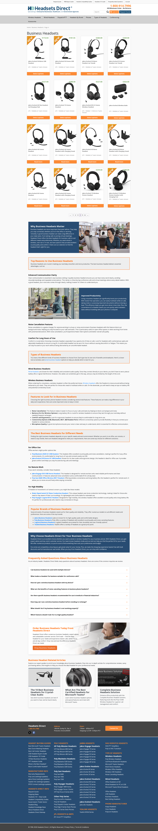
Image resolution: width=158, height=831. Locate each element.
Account (128, 1)
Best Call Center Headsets (37, 751)
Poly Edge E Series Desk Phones (65, 807)
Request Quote (57, 1)
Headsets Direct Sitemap (36, 812)
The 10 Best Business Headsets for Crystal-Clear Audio (42, 692)
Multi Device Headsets (113, 767)
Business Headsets (37, 27)
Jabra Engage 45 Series (88, 759)
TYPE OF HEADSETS (113, 753)
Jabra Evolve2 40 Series (88, 795)
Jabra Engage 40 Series (88, 762)
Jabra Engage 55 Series (88, 754)
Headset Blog (33, 805)
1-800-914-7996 (120, 6)
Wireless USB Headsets (113, 772)
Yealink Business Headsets (44, 525)
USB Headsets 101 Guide (36, 756)
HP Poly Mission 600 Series (63, 752)
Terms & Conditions (82, 827)
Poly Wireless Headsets (113, 759)
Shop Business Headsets (45, 648)
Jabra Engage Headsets (90, 746)
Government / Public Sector (37, 802)
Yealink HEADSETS (88, 809)
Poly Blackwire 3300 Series (63, 764)
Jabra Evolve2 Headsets (90, 779)
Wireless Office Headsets (113, 769)
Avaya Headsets (110, 807)
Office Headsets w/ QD (113, 782)
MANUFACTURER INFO (38, 771)
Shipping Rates (33, 794)
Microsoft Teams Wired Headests (116, 787)
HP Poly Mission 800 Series (63, 749)
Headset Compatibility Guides (84, 1)
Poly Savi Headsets (62, 771)
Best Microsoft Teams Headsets (39, 746)
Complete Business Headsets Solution (110, 691)
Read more (38, 162)
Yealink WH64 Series (87, 812)
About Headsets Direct (36, 810)
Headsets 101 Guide (100, 1)
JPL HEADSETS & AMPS (64, 814)
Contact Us (114, 728)
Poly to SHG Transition (113, 749)
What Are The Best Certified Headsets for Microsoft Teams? (77, 692)
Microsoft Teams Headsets (114, 764)
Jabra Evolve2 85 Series (88, 782)
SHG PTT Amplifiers (112, 746)
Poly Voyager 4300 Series (62, 787)
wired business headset (53, 360)
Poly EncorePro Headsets (62, 799)
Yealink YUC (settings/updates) (38, 782)
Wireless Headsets (113, 756)
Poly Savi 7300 (59, 777)
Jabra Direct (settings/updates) (38, 779)
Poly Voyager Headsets (64, 784)
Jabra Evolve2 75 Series (88, 784)
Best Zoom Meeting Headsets (38, 749)
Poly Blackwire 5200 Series (63, 762)
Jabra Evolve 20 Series (87, 774)
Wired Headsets (112, 779)
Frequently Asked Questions (115, 1)
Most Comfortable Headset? (38, 767)
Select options (38, 74)
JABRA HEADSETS (87, 743)
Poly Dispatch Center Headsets (64, 804)
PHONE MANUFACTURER (116, 803)
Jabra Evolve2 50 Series (88, 792)
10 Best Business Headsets (37, 759)
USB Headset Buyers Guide (37, 754)
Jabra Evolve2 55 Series (88, 790)
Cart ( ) (115, 12)
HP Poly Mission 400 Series (63, 754)
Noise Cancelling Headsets (114, 774)
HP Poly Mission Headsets (65, 746)
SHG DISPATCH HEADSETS (116, 743)
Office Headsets (110, 791)
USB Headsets (110, 794)
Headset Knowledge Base (37, 807)
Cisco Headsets (110, 809)
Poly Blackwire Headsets (64, 758)
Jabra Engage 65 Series (88, 752)
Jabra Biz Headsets (86, 805)
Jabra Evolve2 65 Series (88, 787)
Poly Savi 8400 (59, 774)
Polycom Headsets (111, 812)
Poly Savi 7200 (59, 779)
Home (29, 27)
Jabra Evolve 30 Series (87, 772)
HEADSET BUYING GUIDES (39, 743)
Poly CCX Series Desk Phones (64, 810)
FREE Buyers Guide (69, 1)
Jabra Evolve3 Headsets (90, 802)
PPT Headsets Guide (35, 761)
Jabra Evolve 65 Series (87, 769)
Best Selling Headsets (112, 799)
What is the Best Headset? (37, 764)
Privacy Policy (69, 827)
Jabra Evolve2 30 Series (88, 797)
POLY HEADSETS (61, 743)
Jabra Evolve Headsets (89, 766)
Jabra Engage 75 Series (88, 749)
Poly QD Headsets (60, 802)
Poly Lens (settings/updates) (38, 777)
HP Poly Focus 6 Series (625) (63, 792)
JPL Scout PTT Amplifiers (62, 817)
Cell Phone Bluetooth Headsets (116, 762)
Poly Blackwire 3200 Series (63, 767)
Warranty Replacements (36, 774)
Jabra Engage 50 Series (88, 757)
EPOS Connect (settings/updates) (39, 784)
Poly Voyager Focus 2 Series (63, 789)
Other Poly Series (61, 796)
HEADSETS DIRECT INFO (38, 789)
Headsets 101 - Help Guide (37, 797)
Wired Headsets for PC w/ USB (115, 784)
